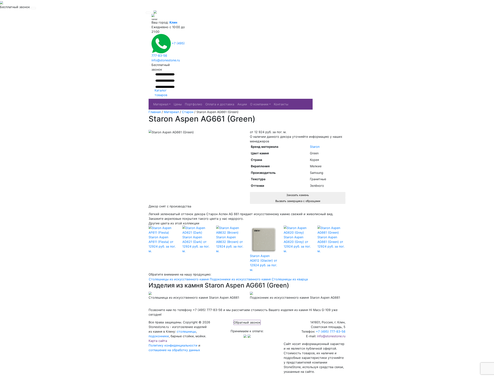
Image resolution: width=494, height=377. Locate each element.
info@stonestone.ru (165, 60)
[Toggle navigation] (33, 8)
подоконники (159, 336)
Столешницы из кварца (290, 279)
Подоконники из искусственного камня (240, 279)
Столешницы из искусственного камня (179, 279)
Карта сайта (158, 341)
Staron (315, 147)
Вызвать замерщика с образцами (297, 201)
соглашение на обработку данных (174, 350)
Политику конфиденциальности (173, 345)
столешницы (186, 331)
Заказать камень (297, 195)
